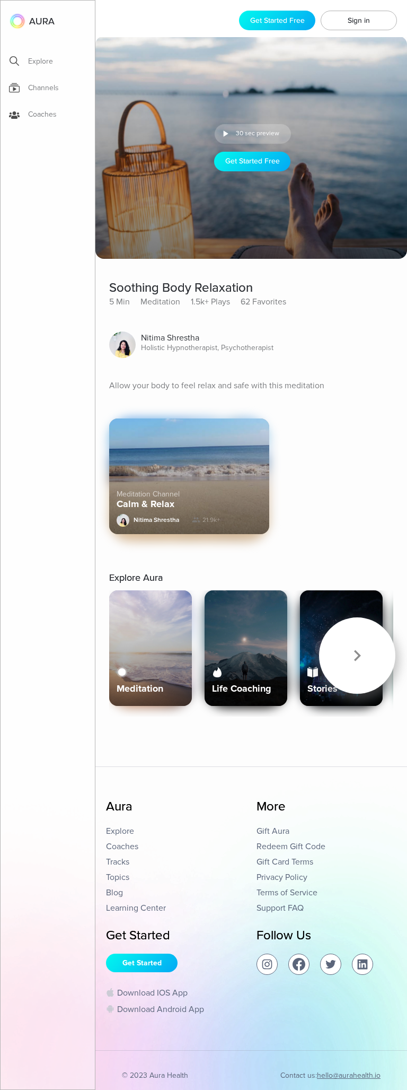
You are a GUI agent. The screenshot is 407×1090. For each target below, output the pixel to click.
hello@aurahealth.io (349, 1075)
